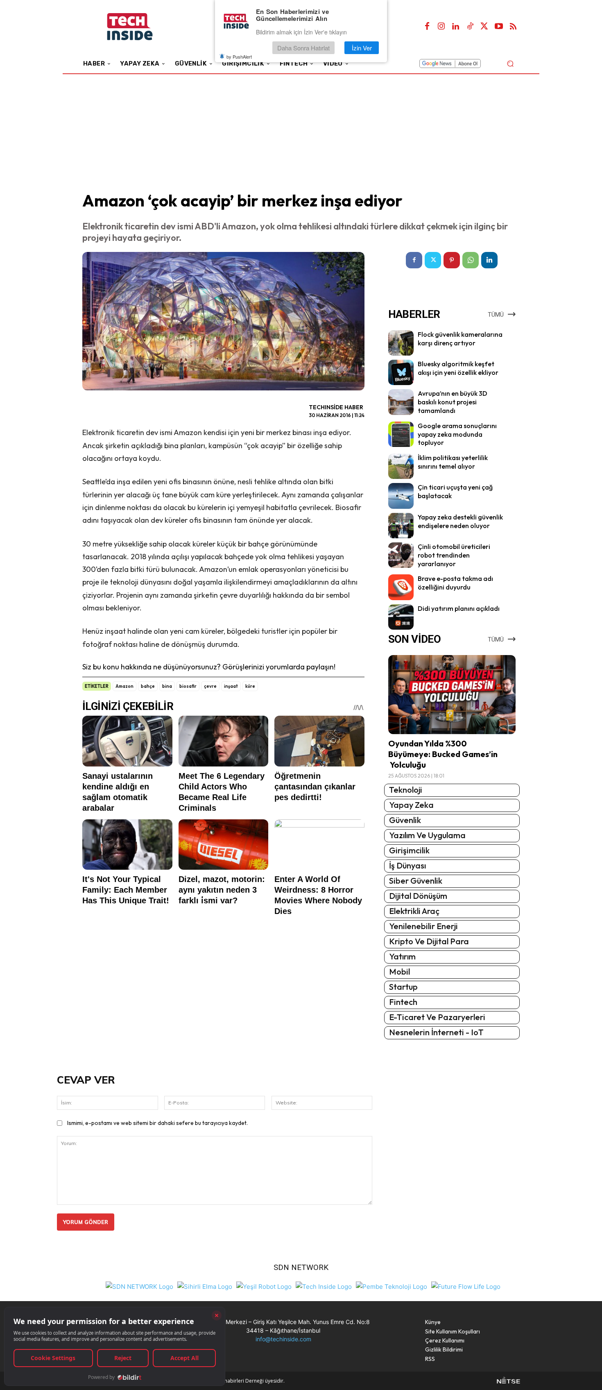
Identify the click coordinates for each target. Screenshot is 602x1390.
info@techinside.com (283, 1339)
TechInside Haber (336, 407)
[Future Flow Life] (465, 1286)
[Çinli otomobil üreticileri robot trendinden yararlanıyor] (401, 555)
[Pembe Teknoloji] (391, 1286)
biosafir (188, 686)
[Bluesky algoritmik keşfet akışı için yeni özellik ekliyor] (401, 372)
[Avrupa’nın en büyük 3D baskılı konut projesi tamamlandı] (401, 402)
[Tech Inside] (324, 1286)
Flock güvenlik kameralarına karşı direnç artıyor (460, 338)
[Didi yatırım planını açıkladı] (401, 617)
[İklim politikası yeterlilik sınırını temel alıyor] (401, 466)
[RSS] (513, 26)
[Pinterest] (452, 260)
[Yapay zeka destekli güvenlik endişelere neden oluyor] (401, 525)
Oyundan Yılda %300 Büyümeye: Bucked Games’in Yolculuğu (443, 754)
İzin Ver (362, 47)
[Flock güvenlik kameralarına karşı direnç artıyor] (401, 343)
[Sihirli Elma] (204, 1286)
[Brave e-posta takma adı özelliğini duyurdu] (401, 587)
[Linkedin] (455, 26)
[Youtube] (498, 26)
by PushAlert (239, 56)
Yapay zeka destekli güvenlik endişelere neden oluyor (460, 521)
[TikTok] (470, 26)
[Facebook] (427, 26)
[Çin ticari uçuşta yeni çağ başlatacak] (401, 495)
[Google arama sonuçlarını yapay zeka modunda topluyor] (401, 434)
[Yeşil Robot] (264, 1286)
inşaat (231, 686)
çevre (210, 686)
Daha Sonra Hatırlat (303, 47)
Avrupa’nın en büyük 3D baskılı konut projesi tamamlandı (452, 402)
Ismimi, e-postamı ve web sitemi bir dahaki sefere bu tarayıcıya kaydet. (157, 1123)
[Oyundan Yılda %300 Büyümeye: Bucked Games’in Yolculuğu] (452, 694)
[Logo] (141, 27)
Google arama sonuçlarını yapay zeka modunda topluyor (457, 434)
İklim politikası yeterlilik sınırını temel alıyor (453, 462)
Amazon (124, 686)
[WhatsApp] (470, 260)
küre (250, 686)
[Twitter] (484, 26)
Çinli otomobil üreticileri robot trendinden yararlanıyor (454, 555)
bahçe (148, 686)
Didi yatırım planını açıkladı (459, 608)
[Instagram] (441, 26)
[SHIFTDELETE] (139, 1286)
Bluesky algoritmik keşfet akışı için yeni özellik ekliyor (458, 368)
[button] (510, 63)
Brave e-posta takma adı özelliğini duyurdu (455, 582)
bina (167, 686)
